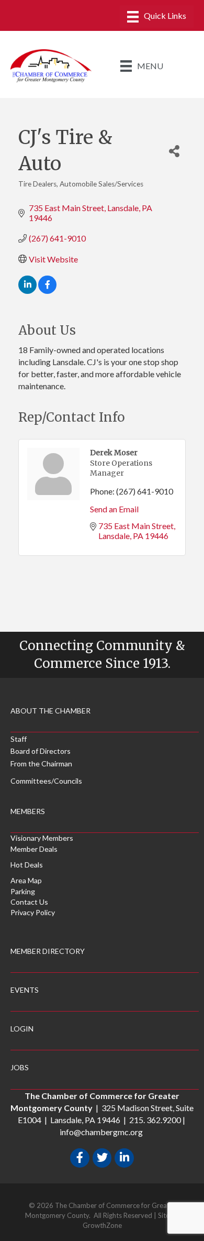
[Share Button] (174, 150)
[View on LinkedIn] (27, 290)
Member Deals (34, 848)
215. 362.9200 (155, 1120)
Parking (22, 891)
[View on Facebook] (47, 290)
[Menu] (157, 16)
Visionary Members (41, 837)
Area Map (26, 880)
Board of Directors (40, 750)
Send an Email (114, 509)
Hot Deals (26, 864)
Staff (18, 738)
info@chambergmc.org (101, 1132)
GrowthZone (102, 1225)
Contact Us (29, 901)
